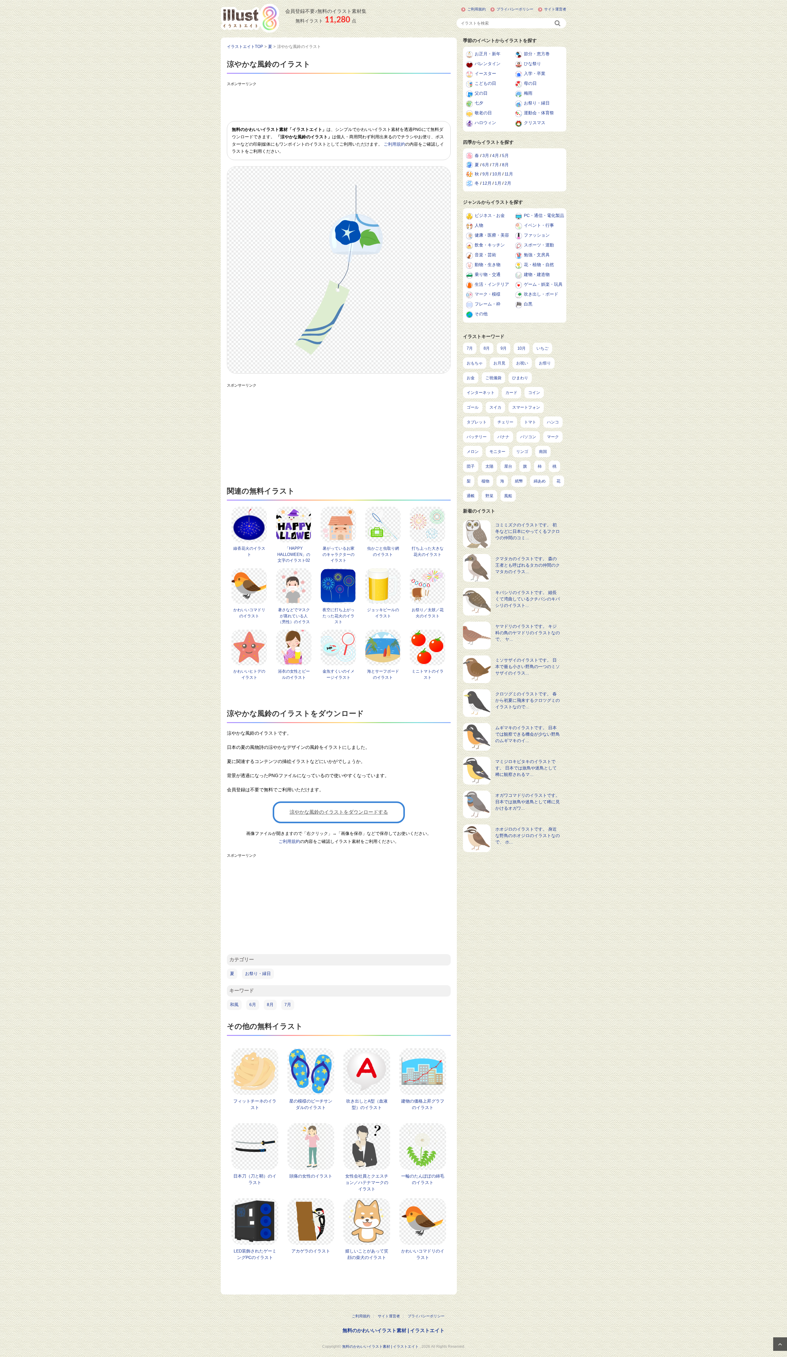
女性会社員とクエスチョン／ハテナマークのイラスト (366, 1182)
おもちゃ (475, 363)
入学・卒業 (534, 73)
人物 (479, 225)
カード (511, 392)
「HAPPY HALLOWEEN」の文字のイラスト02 (293, 554)
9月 (485, 173)
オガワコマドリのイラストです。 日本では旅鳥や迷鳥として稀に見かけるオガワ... (527, 802)
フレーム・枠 (487, 303)
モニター (497, 451)
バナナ (503, 437)
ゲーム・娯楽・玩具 (543, 284)
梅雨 (528, 93)
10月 (496, 173)
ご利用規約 (476, 9)
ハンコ (553, 422)
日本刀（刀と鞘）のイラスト (254, 1179)
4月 (495, 155)
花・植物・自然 (539, 264)
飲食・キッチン (490, 244)
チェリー (505, 422)
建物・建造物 (537, 274)
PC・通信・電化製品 (544, 215)
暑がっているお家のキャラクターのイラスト (338, 554)
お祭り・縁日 (258, 973)
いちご (542, 348)
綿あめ (540, 481)
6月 (252, 1004)
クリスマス (534, 122)
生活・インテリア (492, 284)
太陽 (489, 466)
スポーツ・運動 (539, 244)
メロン (473, 451)
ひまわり (520, 378)
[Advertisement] (339, 102)
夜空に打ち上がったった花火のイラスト (338, 616)
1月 (498, 183)
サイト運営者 (555, 9)
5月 (505, 155)
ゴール (473, 407)
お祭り (545, 363)
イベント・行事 (539, 225)
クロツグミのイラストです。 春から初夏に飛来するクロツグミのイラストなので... (527, 700)
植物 (485, 481)
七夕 (479, 102)
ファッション (537, 235)
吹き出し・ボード (541, 294)
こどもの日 (485, 83)
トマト (530, 422)
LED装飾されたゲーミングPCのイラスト (255, 1254)
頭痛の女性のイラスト (310, 1176)
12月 (487, 183)
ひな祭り (532, 63)
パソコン (528, 437)
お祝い (522, 363)
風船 (508, 496)
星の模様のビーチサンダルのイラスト (310, 1104)
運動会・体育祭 (539, 112)
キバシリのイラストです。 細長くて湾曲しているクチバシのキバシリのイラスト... (527, 599)
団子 (471, 466)
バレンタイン (487, 63)
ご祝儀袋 (493, 378)
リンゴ (522, 451)
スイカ (495, 407)
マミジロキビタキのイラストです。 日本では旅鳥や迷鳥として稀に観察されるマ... (526, 768)
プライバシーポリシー (514, 9)
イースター (485, 73)
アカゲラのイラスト (310, 1251)
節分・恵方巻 (537, 53)
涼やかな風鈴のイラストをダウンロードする (339, 812)
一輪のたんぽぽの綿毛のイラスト (422, 1179)
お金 (471, 378)
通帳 (471, 496)
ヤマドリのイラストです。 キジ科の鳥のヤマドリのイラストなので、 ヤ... (527, 633)
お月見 (499, 363)
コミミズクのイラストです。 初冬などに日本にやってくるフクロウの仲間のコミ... (527, 531)
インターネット (481, 392)
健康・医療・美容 (492, 235)
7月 (287, 1004)
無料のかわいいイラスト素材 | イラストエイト (393, 1330)
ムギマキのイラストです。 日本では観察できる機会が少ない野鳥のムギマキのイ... (527, 734)
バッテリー (477, 437)
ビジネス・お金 (490, 215)
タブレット (477, 422)
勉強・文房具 (537, 254)
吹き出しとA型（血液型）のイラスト (367, 1104)
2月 (507, 183)
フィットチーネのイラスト (254, 1104)
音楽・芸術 (485, 254)
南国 (543, 451)
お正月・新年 (487, 53)
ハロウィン (485, 122)
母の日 (530, 83)
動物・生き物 (487, 264)
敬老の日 (483, 112)
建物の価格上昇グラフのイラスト (422, 1104)
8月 (270, 1004)
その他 (481, 313)
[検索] (558, 23)
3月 (485, 155)
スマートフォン (526, 407)
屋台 (508, 466)
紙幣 (519, 481)
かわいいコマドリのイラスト (422, 1254)
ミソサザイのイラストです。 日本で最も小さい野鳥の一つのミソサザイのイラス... (527, 666)
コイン (534, 392)
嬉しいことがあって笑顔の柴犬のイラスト (366, 1254)
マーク (553, 437)
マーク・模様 (487, 294)
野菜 (489, 496)
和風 (234, 1004)
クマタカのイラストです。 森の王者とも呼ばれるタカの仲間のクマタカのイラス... (527, 565)
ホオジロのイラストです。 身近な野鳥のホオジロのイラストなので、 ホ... (527, 835)
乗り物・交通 (487, 274)
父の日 (481, 93)
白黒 (528, 303)
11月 (508, 173)
